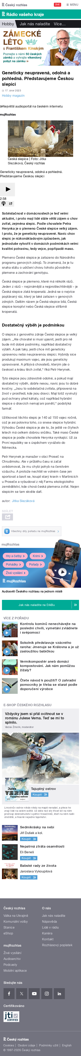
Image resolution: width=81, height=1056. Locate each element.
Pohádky (12, 564)
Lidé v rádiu (50, 927)
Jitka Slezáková (23, 501)
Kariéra (47, 933)
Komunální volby (16, 921)
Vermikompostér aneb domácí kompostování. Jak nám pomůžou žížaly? (47, 665)
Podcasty (10, 965)
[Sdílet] (10, 204)
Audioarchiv (12, 959)
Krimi (36, 556)
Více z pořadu (16, 618)
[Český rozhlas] (14, 4)
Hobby (8, 24)
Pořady (34, 564)
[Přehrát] (7, 189)
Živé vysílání (14, 573)
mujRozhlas (10, 544)
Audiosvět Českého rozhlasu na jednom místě (32, 591)
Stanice (9, 927)
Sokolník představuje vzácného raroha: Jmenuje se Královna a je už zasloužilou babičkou (49, 647)
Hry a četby (14, 556)
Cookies (8, 1045)
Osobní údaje (26, 1045)
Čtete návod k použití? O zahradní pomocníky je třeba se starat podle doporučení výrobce (48, 684)
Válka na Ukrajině (16, 916)
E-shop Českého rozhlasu (28, 705)
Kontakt (47, 939)
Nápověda (49, 921)
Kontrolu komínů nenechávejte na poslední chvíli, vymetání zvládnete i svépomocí (49, 628)
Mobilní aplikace (15, 970)
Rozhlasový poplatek (57, 945)
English (67, 1045)
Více (60, 24)
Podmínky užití (48, 1045)
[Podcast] (3, 204)
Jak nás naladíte (35, 24)
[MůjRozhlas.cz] (8, 115)
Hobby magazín (13, 95)
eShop (8, 933)
